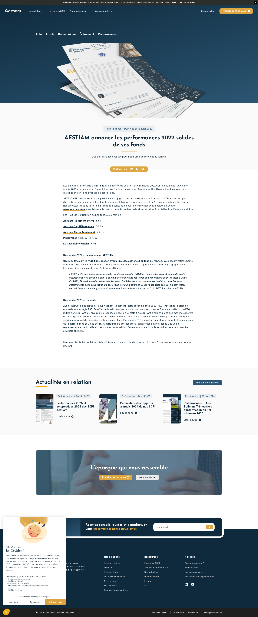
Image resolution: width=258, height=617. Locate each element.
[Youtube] (192, 584)
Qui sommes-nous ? (194, 563)
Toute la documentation (156, 567)
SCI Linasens (110, 585)
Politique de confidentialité (186, 612)
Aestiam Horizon (112, 563)
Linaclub (108, 567)
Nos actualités (151, 572)
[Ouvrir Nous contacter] (111, 11)
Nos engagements (193, 572)
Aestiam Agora (111, 572)
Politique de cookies (213, 612)
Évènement (86, 34)
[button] (132, 169)
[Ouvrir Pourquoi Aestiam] (89, 11)
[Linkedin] (186, 584)
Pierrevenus (110, 581)
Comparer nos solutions (116, 590)
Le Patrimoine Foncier (115, 576)
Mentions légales (160, 612)
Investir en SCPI (152, 563)
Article (50, 34)
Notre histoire (191, 567)
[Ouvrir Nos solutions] (44, 11)
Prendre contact (152, 576)
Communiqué (67, 34)
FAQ (146, 585)
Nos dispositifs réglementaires (200, 576)
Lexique (148, 581)
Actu (39, 34)
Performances (107, 34)
